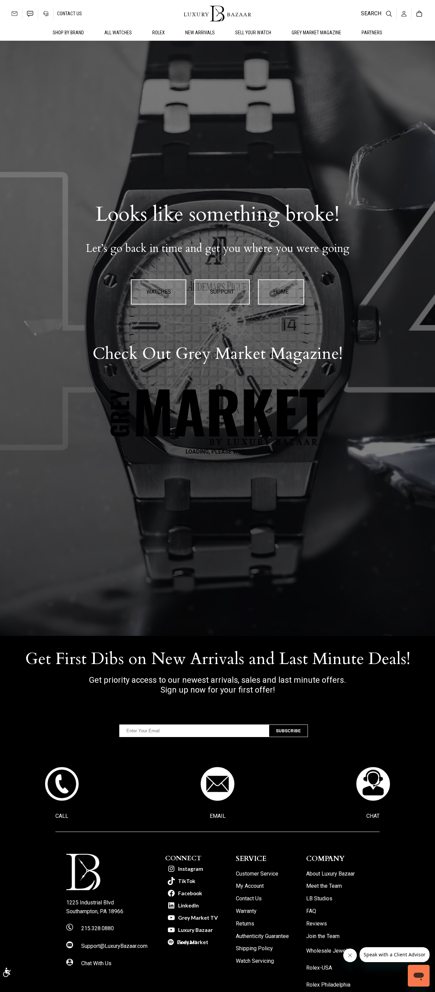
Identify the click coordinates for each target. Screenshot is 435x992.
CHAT (373, 816)
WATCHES (158, 292)
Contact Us (69, 13)
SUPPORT (222, 292)
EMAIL (218, 816)
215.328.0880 (97, 928)
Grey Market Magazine (316, 32)
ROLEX (158, 32)
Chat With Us (96, 963)
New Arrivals (200, 32)
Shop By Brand (68, 32)
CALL (61, 816)
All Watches (118, 32)
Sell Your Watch (253, 32)
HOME (281, 292)
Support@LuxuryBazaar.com (114, 946)
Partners (372, 32)
